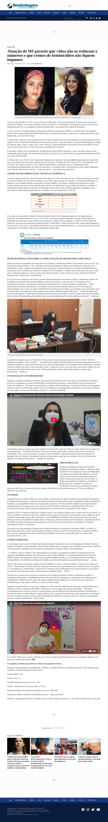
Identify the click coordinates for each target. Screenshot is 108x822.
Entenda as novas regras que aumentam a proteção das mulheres (65, 759)
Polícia (64, 12)
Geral (39, 12)
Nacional (47, 12)
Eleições (81, 12)
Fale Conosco (91, 12)
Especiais (56, 12)
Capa (10, 12)
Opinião (72, 12)
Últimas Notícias (20, 12)
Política (31, 12)
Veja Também (15, 735)
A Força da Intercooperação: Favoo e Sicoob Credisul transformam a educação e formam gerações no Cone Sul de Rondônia (42, 762)
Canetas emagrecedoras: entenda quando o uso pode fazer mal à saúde (89, 759)
